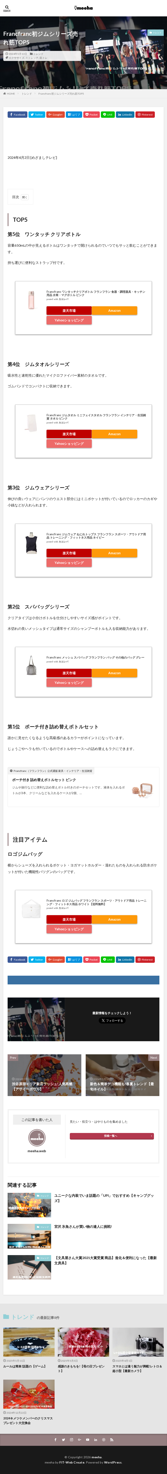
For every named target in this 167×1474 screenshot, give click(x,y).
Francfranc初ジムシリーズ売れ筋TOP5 (61, 93)
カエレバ (63, 299)
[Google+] (55, 114)
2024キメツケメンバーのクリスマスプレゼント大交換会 (28, 1420)
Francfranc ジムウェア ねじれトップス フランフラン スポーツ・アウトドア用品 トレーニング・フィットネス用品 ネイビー (96, 535)
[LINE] (108, 114)
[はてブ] (74, 114)
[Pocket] (91, 114)
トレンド (38, 53)
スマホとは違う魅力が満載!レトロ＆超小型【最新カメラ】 (137, 1368)
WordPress (113, 1462)
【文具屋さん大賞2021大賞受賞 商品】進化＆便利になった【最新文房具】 (105, 1260)
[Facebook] (17, 114)
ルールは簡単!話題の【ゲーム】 (25, 1366)
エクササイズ (16, 57)
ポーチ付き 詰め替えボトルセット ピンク (44, 780)
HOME (11, 93)
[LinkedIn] (125, 114)
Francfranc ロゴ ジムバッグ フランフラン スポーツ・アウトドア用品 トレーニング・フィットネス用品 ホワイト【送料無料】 (97, 902)
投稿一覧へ (110, 1135)
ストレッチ (31, 57)
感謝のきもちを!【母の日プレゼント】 (81, 1368)
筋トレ (43, 57)
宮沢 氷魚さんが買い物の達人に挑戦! (83, 1226)
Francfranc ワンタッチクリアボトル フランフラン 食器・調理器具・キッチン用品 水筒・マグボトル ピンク (96, 293)
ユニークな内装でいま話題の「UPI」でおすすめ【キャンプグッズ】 (104, 1198)
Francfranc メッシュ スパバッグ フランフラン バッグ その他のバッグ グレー (95, 657)
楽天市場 (69, 310)
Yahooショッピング (69, 320)
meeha (97, 1457)
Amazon (114, 310)
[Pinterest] (145, 114)
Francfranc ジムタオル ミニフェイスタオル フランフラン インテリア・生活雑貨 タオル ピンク (96, 416)
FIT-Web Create (71, 1462)
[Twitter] (36, 114)
